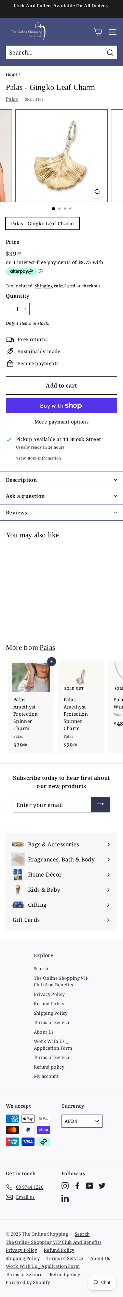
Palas (12, 99)
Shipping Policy (51, 1013)
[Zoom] (97, 192)
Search (41, 968)
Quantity (18, 295)
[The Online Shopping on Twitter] (102, 1185)
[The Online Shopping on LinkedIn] (65, 1198)
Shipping (44, 285)
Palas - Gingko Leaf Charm (42, 223)
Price (12, 241)
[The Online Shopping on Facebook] (77, 1185)
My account (46, 1076)
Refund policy (49, 1067)
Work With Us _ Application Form (53, 1044)
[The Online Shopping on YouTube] (89, 1185)
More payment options (61, 421)
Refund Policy (49, 1003)
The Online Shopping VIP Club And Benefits (61, 981)
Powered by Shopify (28, 1282)
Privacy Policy (49, 994)
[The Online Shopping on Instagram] (65, 1185)
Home (11, 74)
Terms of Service (52, 1022)
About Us (44, 1032)
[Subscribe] (100, 805)
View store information (38, 458)
